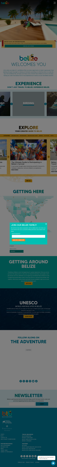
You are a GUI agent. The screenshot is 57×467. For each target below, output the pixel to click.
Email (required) (16, 233)
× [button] (46, 224)
